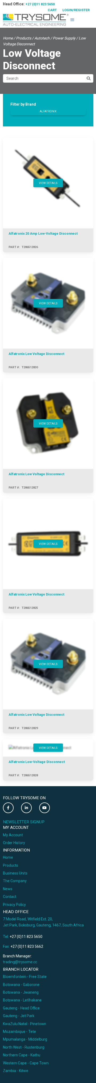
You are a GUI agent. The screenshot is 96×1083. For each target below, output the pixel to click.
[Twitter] (8, 807)
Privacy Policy (14, 904)
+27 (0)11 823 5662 (26, 946)
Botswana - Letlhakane (22, 1000)
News (7, 889)
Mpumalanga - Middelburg (25, 1039)
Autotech (42, 38)
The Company (15, 881)
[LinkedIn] (26, 807)
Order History (14, 843)
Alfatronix (48, 111)
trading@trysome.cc (20, 962)
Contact (9, 896)
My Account (13, 835)
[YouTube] (44, 807)
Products (23, 38)
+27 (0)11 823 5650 (40, 4)
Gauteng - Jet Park (18, 1016)
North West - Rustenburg (23, 1047)
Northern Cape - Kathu (21, 1055)
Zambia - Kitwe (15, 1071)
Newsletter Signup (24, 822)
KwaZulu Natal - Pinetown (24, 1024)
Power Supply (64, 38)
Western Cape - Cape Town (26, 1063)
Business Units (15, 873)
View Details (48, 183)
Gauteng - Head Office (21, 1008)
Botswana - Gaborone (21, 984)
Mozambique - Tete (19, 1031)
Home (8, 38)
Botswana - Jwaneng (21, 992)
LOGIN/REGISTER (76, 10)
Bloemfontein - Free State (25, 976)
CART (52, 10)
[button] (72, 19)
